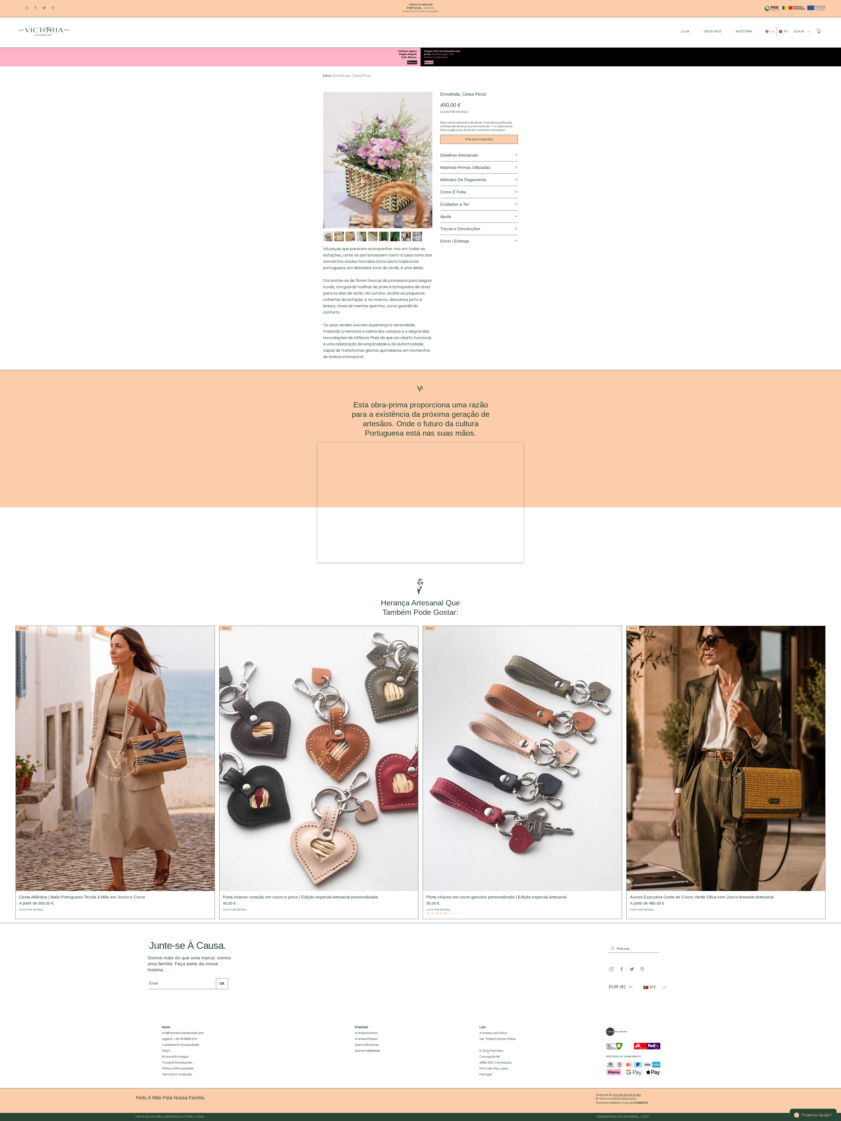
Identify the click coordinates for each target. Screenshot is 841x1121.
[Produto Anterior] (9, 907)
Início (327, 76)
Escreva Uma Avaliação (471, 381)
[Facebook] (35, 7)
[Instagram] (26, 7)
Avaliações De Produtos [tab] (345, 409)
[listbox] (802, 31)
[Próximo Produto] (831, 907)
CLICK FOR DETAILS (454, 111)
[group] (420, 907)
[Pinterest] (53, 7)
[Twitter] (44, 7)
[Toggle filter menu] (508, 422)
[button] (802, 31)
